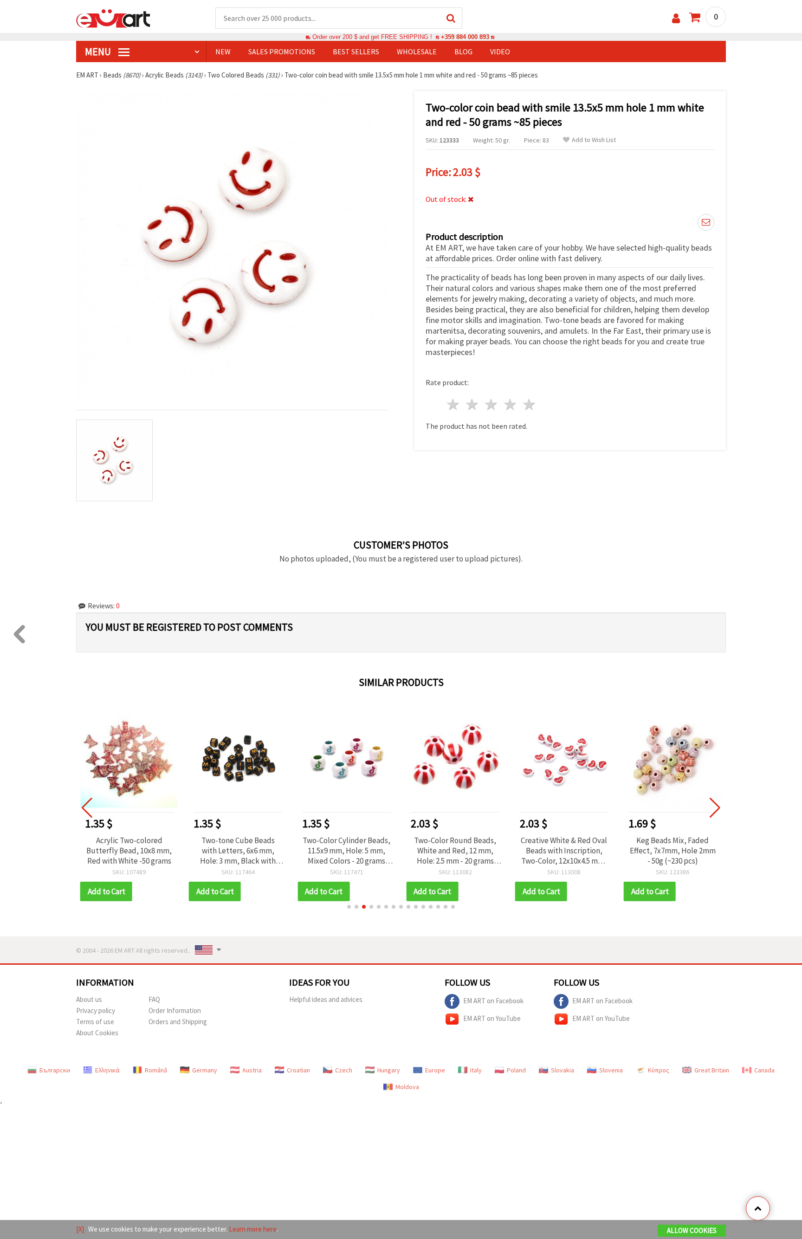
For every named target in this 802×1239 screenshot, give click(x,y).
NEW (223, 51)
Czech (343, 1070)
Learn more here (253, 1229)
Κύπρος (658, 1070)
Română (156, 1070)
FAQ (154, 999)
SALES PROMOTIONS (281, 51)
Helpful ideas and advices (325, 999)
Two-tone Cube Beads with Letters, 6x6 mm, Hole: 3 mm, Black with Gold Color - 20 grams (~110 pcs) (238, 850)
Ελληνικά (107, 1070)
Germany (204, 1070)
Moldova (407, 1087)
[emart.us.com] (113, 18)
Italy (476, 1070)
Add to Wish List (594, 139)
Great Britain (711, 1070)
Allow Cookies (692, 1230)
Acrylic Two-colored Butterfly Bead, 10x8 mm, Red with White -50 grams (129, 850)
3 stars (491, 404)
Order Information (175, 1010)
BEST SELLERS (356, 51)
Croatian (298, 1070)
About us (89, 999)
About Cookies (97, 1032)
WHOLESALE (417, 51)
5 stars (529, 404)
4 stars (510, 404)
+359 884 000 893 (465, 36)
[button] (349, 907)
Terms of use (95, 1021)
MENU (99, 51)
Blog (463, 51)
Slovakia (562, 1070)
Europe (435, 1070)
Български (54, 1070)
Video (500, 51)
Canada (764, 1070)
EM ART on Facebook (493, 1000)
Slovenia (611, 1070)
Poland (516, 1070)
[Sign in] (676, 18)
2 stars (472, 404)
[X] (80, 1229)
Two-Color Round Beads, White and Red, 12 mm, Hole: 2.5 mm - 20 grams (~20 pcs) (455, 850)
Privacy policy (95, 1010)
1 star (453, 404)
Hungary (388, 1070)
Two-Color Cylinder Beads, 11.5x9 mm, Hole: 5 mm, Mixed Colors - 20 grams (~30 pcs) (346, 850)
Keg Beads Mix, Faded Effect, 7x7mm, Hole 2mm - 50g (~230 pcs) (673, 850)
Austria (252, 1070)
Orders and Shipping (178, 1021)
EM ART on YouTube (492, 1017)
